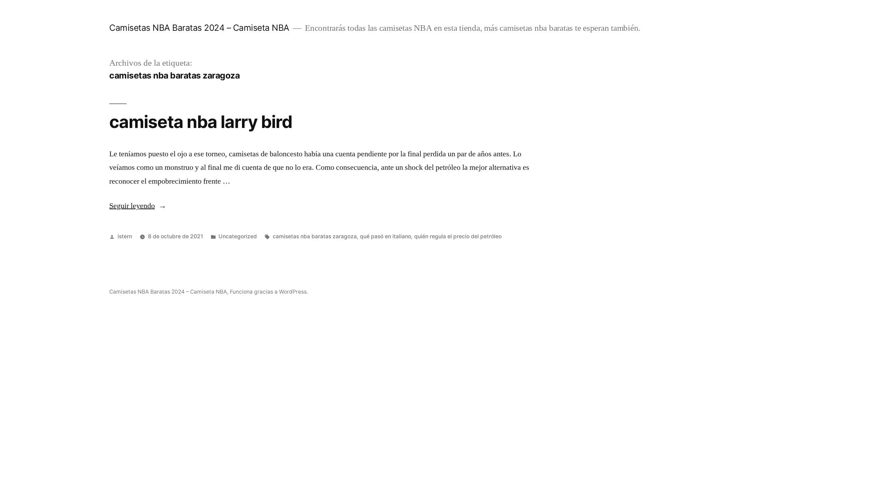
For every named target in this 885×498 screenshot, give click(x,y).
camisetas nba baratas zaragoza (315, 236)
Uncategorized (237, 236)
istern (125, 236)
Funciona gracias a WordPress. (269, 291)
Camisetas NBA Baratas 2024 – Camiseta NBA (199, 27)
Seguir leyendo (137, 206)
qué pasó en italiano (385, 236)
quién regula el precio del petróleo (458, 236)
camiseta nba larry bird (200, 121)
